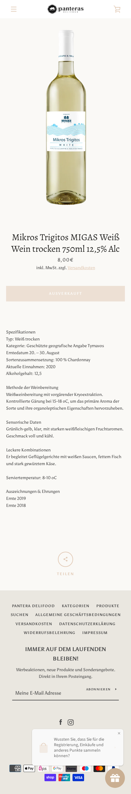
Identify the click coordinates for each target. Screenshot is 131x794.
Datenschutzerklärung (87, 624)
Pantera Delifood (33, 606)
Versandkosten (81, 267)
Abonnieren (98, 689)
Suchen (19, 615)
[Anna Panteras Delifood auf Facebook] (61, 722)
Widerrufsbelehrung (49, 633)
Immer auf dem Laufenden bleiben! (65, 654)
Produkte (107, 606)
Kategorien (75, 606)
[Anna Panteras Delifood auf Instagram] (71, 722)
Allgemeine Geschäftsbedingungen (78, 615)
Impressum (95, 633)
